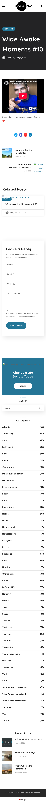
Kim (11, 213)
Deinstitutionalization (12, 474)
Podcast (6, 580)
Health (5, 514)
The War (6, 640)
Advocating (7, 433)
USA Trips (6, 660)
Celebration (8, 467)
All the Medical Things (25, 752)
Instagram (7, 540)
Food (4, 500)
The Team (7, 634)
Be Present (7, 447)
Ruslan (5, 600)
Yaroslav (6, 707)
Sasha (5, 607)
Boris (4, 454)
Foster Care (8, 507)
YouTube (9, 29)
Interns (5, 547)
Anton (5, 440)
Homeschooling (9, 527)
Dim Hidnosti (8, 480)
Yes (4, 714)
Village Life (7, 667)
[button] (42, 6)
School (5, 614)
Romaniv (6, 594)
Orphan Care (8, 574)
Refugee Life (8, 587)
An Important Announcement (28, 739)
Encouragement (10, 487)
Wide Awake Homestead (14, 694)
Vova (4, 680)
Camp (5, 460)
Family (5, 494)
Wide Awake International (14, 700)
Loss (4, 560)
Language (7, 554)
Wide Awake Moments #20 (21, 204)
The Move (7, 627)
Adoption (6, 427)
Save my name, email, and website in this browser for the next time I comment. (22, 315)
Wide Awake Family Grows (14, 687)
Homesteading (9, 534)
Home (5, 520)
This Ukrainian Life (11, 654)
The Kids (6, 620)
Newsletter (7, 567)
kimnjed (10, 58)
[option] (23, 205)
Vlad (4, 674)
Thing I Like (7, 647)
